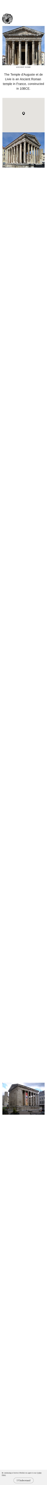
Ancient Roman (30, 79)
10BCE (25, 88)
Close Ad (29, 2)
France (21, 83)
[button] (23, 113)
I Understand (23, 1480)
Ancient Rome (23, 67)
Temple (7, 83)
